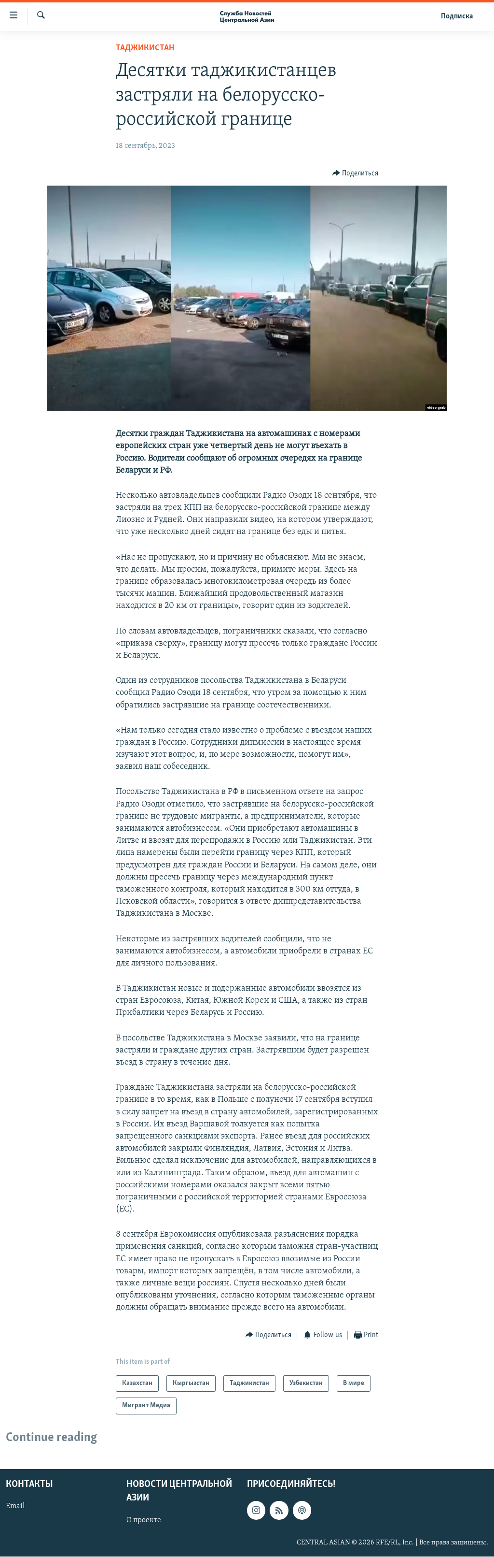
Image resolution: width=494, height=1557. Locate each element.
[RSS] (279, 1510)
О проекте (143, 1520)
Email (15, 1507)
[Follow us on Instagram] (256, 1510)
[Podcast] (302, 1510)
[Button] (355, 173)
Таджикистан (145, 48)
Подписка (457, 16)
